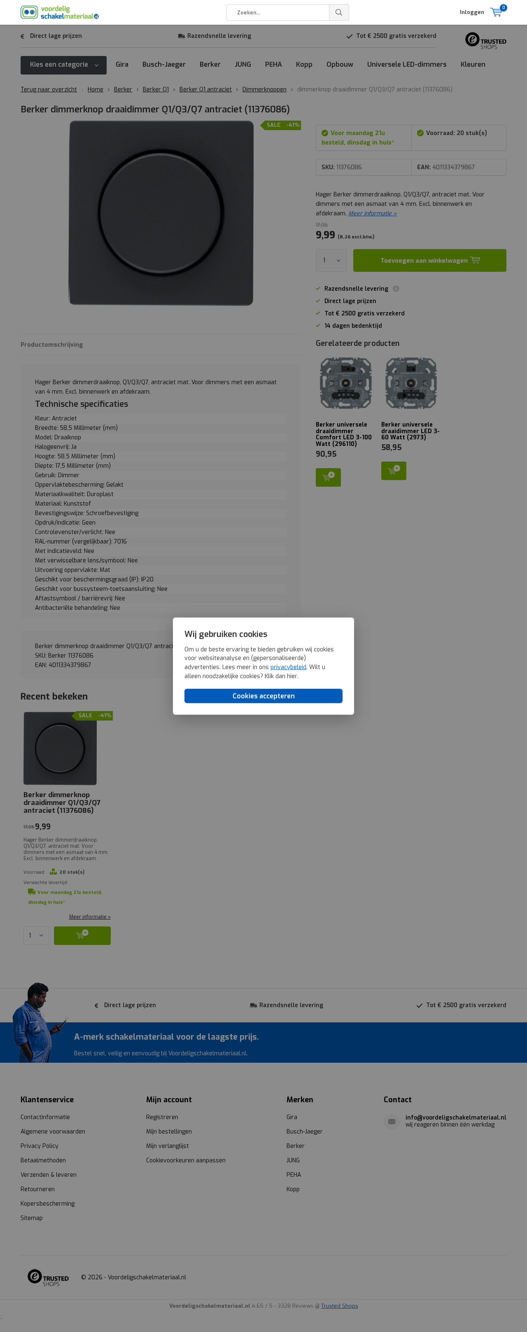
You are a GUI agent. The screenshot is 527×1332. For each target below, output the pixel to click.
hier (292, 676)
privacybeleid (288, 667)
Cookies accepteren (264, 696)
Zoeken (339, 12)
